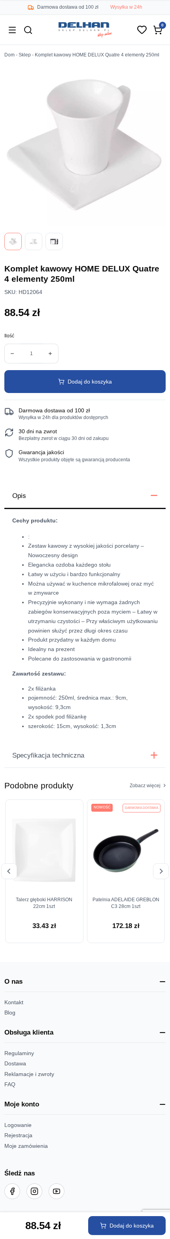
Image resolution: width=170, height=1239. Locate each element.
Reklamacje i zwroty (29, 1074)
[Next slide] (161, 871)
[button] (85, 982)
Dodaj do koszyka (90, 381)
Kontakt (13, 1002)
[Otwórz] (12, 30)
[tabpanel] (85, 626)
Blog (9, 1012)
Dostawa (15, 1063)
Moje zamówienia (26, 1146)
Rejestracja (18, 1135)
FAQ (9, 1084)
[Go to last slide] (9, 871)
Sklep (25, 55)
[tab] (85, 496)
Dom (9, 55)
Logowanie (18, 1125)
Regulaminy (19, 1053)
